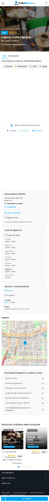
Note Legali (6, 493)
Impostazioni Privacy (17, 495)
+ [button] (5, 323)
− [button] (5, 327)
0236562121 (11, 207)
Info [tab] (5, 56)
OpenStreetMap (35, 365)
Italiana (7, 302)
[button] (18, 467)
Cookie (4, 495)
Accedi (46, 3)
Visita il (13, 213)
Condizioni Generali (20, 493)
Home (3, 29)
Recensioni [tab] (13, 56)
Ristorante (9, 290)
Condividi (12, 131)
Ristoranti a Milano (13, 29)
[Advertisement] (24, 94)
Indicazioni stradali (15, 203)
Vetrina (25, 29)
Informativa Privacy (37, 493)
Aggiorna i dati (12, 217)
